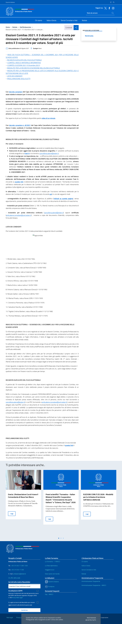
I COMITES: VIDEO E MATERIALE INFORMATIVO (24, 62)
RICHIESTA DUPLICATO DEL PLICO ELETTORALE (24, 60)
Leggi (13, 513)
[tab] (58, 538)
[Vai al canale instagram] (113, 8)
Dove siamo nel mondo (52, 574)
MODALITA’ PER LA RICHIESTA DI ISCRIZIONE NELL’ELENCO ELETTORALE (33, 68)
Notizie (14, 27)
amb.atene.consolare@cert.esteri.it (18, 215)
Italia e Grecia (86, 565)
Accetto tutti (91, 620)
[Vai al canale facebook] (109, 8)
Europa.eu (51, 586)
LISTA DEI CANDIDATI (14, 76)
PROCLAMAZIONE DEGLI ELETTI (18, 78)
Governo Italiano (10, 2)
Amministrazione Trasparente (91, 581)
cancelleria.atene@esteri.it (49, 153)
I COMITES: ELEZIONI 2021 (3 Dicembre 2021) (23, 65)
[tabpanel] (23, 503)
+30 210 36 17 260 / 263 (19, 565)
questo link (19, 182)
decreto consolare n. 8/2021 (20, 125)
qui (51, 194)
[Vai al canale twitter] (105, 8)
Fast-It (26, 153)
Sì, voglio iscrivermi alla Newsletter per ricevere (21, 602)
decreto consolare (15, 91)
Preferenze (91, 617)
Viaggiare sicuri (49, 570)
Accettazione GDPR (15, 590)
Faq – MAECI (49, 594)
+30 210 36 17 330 (17, 570)
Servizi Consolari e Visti (89, 570)
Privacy (14, 597)
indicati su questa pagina (63, 198)
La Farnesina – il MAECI (52, 561)
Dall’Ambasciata (25, 27)
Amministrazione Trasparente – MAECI (94, 585)
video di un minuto (48, 118)
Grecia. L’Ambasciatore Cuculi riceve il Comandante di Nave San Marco (23, 495)
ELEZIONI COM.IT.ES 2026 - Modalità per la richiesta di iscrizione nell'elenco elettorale (98, 497)
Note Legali (19, 597)
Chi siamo (85, 561)
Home (8, 27)
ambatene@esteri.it (19, 574)
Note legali (10, 617)
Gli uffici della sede (14, 578)
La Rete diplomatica (51, 565)
